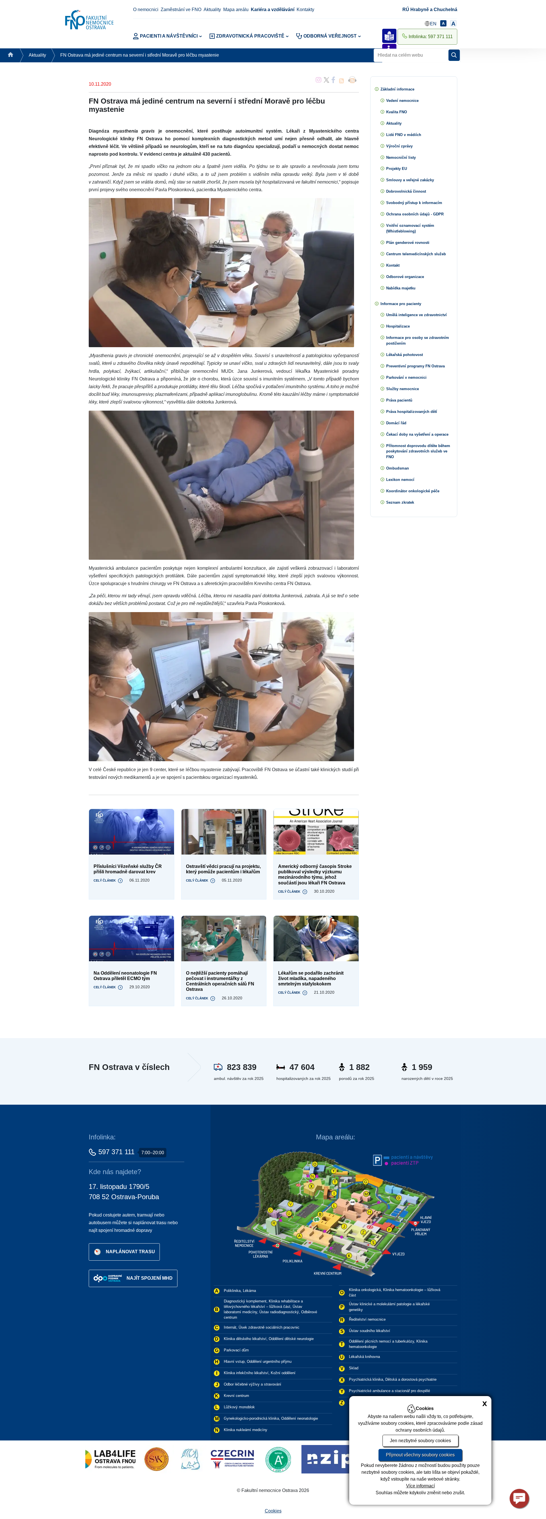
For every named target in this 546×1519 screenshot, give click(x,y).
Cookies (273, 1510)
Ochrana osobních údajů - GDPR (415, 214)
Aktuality (212, 9)
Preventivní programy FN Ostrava (415, 366)
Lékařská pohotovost (404, 355)
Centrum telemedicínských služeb (416, 254)
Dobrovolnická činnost (406, 191)
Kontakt (393, 265)
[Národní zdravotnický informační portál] (219, 1458)
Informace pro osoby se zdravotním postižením (417, 340)
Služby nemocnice (402, 389)
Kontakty (305, 9)
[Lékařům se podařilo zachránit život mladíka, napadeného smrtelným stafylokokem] (316, 938)
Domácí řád (396, 423)
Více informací (420, 1485)
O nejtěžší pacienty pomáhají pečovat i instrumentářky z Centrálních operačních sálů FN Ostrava (220, 981)
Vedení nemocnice (402, 100)
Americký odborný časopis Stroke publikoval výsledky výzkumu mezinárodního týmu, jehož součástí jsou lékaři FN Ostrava (315, 874)
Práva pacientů (399, 400)
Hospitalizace (398, 326)
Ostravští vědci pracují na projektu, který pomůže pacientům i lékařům (223, 869)
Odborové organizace (405, 277)
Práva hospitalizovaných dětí (411, 411)
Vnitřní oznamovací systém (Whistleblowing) (410, 228)
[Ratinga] (154, 1458)
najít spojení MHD (150, 1278)
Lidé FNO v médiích (403, 135)
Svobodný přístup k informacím (414, 203)
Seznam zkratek (400, 502)
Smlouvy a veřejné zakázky (410, 180)
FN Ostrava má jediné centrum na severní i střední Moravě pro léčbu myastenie (139, 55)
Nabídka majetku (400, 288)
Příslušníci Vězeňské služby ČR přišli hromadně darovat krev (128, 869)
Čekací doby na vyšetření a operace (417, 434)
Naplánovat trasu (130, 1251)
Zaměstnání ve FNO (181, 9)
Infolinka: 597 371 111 (431, 36)
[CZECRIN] (107, 1458)
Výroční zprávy (399, 146)
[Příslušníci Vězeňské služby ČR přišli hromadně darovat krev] (131, 832)
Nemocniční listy (401, 157)
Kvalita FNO (396, 112)
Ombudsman (397, 468)
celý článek (105, 880)
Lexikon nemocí (400, 479)
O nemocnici (145, 9)
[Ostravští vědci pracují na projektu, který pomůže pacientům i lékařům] (223, 832)
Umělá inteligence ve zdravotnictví (416, 315)
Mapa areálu (236, 9)
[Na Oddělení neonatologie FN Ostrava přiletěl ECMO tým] (131, 938)
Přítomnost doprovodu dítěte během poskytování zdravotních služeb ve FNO (418, 451)
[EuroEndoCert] (304, 1458)
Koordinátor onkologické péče (412, 491)
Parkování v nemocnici (406, 377)
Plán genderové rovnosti (407, 242)
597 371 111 (116, 1152)
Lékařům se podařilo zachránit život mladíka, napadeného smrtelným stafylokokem (311, 978)
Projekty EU (396, 168)
